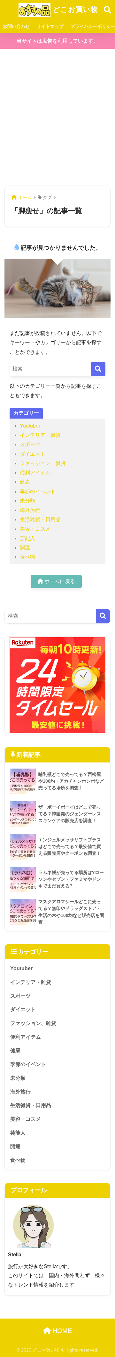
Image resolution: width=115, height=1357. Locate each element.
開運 (25, 547)
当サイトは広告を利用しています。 (57, 41)
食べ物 (27, 557)
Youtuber (30, 426)
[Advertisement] (57, 117)
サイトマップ (50, 26)
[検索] (98, 369)
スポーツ (30, 444)
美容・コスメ (35, 529)
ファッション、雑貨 (43, 463)
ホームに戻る (59, 581)
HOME (61, 1330)
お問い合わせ (16, 26)
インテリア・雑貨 (40, 435)
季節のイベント (38, 491)
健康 (25, 482)
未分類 (27, 501)
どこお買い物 (74, 9)
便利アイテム (35, 472)
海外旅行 (30, 510)
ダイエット (32, 454)
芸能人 (27, 538)
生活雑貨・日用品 (40, 519)
